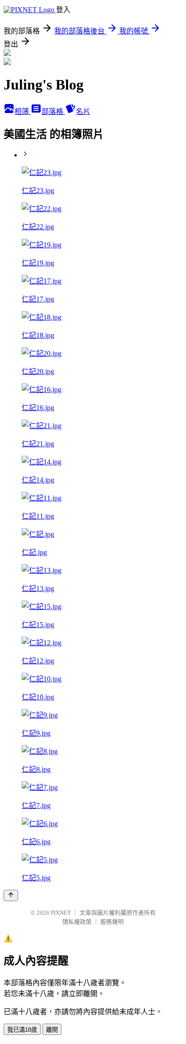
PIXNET (61, 912)
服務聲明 (112, 921)
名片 (83, 111)
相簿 (22, 111)
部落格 (53, 111)
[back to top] (11, 895)
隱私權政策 (77, 921)
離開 (52, 1029)
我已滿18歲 (22, 1029)
